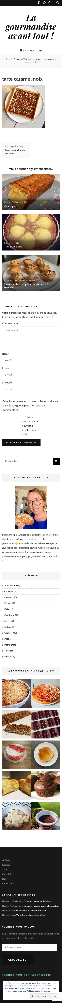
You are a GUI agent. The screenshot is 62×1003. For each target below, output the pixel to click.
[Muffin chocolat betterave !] (45, 786)
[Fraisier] (16, 756)
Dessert (8, 243)
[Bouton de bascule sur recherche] (57, 2)
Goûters (6, 860)
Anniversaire (10, 585)
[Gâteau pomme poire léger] (16, 786)
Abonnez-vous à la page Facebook (26, 975)
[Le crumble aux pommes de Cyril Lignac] (16, 694)
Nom (5, 353)
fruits (6, 621)
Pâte (6, 638)
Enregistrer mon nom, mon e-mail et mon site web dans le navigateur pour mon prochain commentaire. (31, 406)
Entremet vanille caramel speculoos (41, 906)
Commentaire (10, 323)
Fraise (7, 609)
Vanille (23, 202)
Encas (7, 202)
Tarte (16, 243)
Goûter (15, 202)
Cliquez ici (18, 959)
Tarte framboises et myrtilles (30, 915)
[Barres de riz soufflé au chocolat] (16, 725)
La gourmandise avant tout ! (31, 26)
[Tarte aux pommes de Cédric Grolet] (45, 694)
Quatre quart (10, 206)
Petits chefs (10, 644)
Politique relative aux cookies (38, 991)
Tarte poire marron (13, 246)
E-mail (6, 368)
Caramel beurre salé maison (37, 901)
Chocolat (18, 59)
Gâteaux (6, 865)
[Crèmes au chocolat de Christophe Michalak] (45, 817)
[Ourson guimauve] (45, 725)
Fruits (4, 878)
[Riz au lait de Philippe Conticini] (16, 817)
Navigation (32, 50)
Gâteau (8, 627)
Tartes (5, 869)
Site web (7, 382)
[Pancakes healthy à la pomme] (45, 756)
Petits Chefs (8, 883)
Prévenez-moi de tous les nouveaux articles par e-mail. (30, 426)
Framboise (21, 280)
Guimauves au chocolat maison (31, 910)
